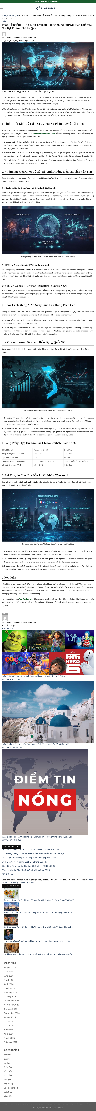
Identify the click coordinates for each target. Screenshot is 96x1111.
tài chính (8, 1075)
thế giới (14, 15)
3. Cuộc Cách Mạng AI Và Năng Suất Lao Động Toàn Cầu (29, 857)
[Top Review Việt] (48, 8)
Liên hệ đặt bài (27, 883)
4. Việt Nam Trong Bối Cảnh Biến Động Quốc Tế (24, 862)
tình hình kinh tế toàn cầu (44, 133)
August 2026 (10, 967)
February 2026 (10, 992)
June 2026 (9, 976)
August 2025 (10, 1017)
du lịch (7, 1063)
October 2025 (10, 1009)
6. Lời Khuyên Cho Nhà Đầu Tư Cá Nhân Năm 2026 (26, 870)
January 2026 (10, 996)
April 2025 (9, 1034)
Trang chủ (6, 15)
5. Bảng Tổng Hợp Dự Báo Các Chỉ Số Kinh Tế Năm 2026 (28, 866)
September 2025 (12, 1013)
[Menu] (1, 8)
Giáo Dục (8, 1067)
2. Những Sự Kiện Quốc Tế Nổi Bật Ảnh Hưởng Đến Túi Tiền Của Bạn (33, 853)
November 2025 (11, 1005)
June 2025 (9, 1025)
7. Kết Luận (8, 874)
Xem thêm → (7, 628)
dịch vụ (7, 1059)
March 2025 (9, 1038)
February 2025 (10, 1042)
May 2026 (8, 980)
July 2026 (8, 972)
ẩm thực (7, 1054)
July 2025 (8, 1021)
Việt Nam (8, 1092)
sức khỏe (8, 1071)
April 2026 (9, 984)
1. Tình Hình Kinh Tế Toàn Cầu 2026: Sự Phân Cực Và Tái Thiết (30, 849)
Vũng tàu (8, 1096)
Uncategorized (11, 1088)
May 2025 (8, 1030)
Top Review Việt (26, 599)
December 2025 (11, 1000)
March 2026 (9, 988)
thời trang (8, 1084)
